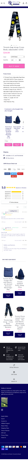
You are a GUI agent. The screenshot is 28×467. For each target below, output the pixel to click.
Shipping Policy (5, 428)
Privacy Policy (4, 435)
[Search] (5, 3)
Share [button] (4, 222)
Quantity (5, 60)
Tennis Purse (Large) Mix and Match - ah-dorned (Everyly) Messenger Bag (8, 284)
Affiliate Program (5, 423)
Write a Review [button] (14, 202)
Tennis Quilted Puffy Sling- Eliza (19, 284)
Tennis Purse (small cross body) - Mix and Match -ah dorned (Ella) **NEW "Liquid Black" (20, 322)
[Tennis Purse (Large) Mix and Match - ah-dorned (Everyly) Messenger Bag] (8, 119)
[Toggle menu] (1, 3)
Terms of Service (5, 430)
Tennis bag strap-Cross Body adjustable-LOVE (13, 48)
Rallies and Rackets (8, 454)
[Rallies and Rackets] (14, 3)
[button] (11, 45)
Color (4, 57)
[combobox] (8, 141)
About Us (3, 437)
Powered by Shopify (17, 454)
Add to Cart (8, 145)
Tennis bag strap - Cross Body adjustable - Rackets (8, 323)
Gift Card (3, 433)
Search (3, 418)
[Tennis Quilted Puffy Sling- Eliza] (17, 119)
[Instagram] (2, 410)
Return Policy (4, 426)
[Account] (23, 3)
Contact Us (4, 421)
